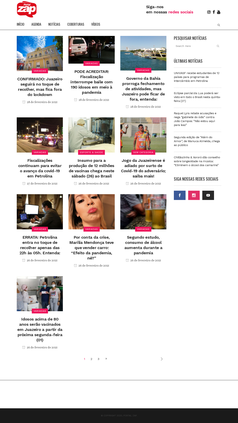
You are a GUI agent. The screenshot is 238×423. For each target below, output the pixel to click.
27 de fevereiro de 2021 (41, 184)
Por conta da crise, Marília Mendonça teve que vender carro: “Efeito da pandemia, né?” (91, 247)
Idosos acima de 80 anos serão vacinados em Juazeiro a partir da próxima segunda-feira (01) (39, 329)
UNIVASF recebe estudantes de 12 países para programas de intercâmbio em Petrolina (196, 77)
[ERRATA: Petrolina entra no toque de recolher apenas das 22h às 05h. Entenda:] (40, 211)
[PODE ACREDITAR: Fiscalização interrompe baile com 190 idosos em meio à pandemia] (91, 49)
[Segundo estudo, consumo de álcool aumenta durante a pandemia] (143, 211)
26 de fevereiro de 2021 (93, 184)
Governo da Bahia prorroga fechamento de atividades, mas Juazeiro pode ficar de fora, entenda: (143, 89)
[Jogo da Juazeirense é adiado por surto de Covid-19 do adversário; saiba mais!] (143, 135)
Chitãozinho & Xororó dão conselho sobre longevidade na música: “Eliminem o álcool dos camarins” (197, 161)
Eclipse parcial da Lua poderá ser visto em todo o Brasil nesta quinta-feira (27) (197, 97)
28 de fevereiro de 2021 (41, 102)
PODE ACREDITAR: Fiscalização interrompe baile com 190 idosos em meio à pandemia (91, 82)
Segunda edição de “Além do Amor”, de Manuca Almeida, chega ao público (197, 141)
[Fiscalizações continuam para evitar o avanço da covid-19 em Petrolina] (40, 135)
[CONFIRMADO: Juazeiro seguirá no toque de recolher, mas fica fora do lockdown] (40, 53)
